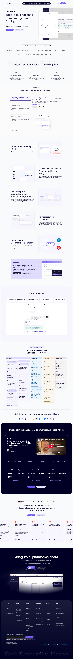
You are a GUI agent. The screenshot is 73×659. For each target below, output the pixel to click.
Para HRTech (28, 613)
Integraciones (18, 615)
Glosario (17, 617)
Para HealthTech (28, 605)
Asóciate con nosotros (9, 613)
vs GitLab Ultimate (49, 617)
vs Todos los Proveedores (50, 605)
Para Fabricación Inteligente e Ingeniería (29, 626)
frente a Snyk (48, 606)
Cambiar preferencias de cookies (61, 625)
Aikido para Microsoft (39, 618)
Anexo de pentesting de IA (60, 613)
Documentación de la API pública (20, 607)
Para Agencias (28, 615)
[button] (25, 3)
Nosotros (7, 608)
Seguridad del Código (39, 616)
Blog (16, 612)
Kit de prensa (18, 618)
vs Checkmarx (48, 619)
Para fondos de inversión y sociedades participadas (30, 620)
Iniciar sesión (57, 3)
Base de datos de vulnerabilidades (18, 610)
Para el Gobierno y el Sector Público (29, 623)
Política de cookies (59, 606)
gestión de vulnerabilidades (40, 611)
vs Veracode (48, 613)
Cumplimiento (38, 606)
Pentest (37, 605)
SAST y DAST (38, 608)
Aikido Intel (17, 622)
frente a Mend (48, 610)
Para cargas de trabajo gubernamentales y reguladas (29, 629)
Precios (45, 3)
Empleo (7, 610)
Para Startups (28, 618)
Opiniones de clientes (19, 620)
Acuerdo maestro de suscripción (61, 610)
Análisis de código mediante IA (39, 628)
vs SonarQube (48, 622)
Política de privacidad (59, 605)
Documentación (18, 605)
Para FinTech (28, 608)
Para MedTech (28, 606)
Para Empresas (28, 616)
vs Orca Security (48, 611)
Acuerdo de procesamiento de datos (61, 611)
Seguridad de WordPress (40, 615)
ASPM (37, 610)
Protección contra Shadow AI (40, 625)
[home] (9, 3)
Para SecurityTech (29, 610)
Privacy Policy (33, 639)
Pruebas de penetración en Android (40, 622)
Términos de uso (58, 608)
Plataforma (7, 605)
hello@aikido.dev (58, 617)
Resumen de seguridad (59, 623)
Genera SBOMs (38, 613)
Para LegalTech (28, 611)
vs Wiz (47, 608)
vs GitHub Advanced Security (49, 616)
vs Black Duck (48, 624)
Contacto (48, 3)
